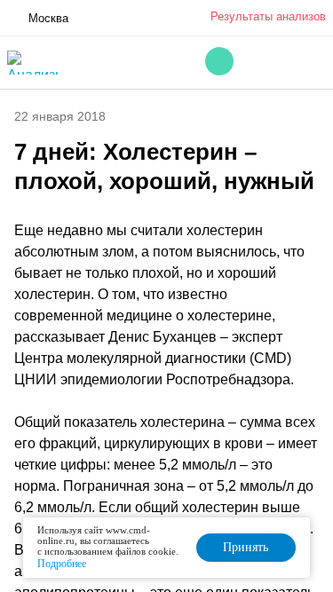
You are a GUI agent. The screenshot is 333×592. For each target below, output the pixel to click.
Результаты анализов (268, 16)
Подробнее (61, 563)
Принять (245, 547)
